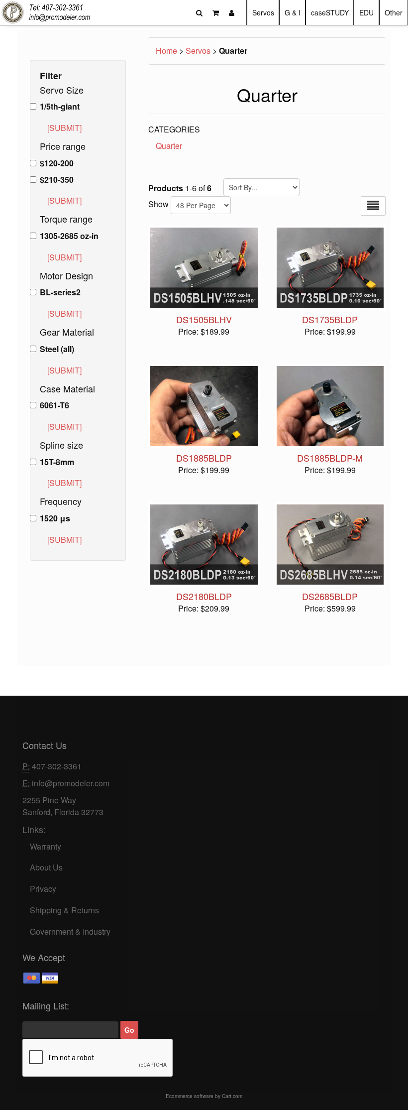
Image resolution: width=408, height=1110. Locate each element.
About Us (46, 867)
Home (166, 50)
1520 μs (55, 518)
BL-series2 (60, 292)
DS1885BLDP (204, 457)
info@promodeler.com (70, 783)
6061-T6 (54, 405)
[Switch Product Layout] (373, 206)
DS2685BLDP (330, 596)
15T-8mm (57, 462)
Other (394, 12)
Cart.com (232, 1096)
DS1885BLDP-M (330, 457)
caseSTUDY (330, 12)
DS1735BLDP (330, 319)
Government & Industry (70, 931)
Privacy (43, 888)
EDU (366, 12)
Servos (263, 12)
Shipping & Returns (64, 910)
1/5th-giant (60, 106)
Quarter (169, 145)
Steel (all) (57, 349)
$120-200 (57, 163)
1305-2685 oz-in (69, 236)
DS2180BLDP (204, 596)
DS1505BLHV (204, 319)
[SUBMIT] (64, 127)
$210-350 (57, 179)
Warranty (45, 846)
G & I (293, 12)
